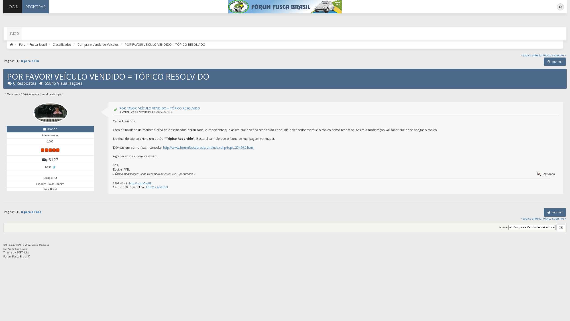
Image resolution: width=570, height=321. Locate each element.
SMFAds (7, 249)
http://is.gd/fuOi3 (157, 187)
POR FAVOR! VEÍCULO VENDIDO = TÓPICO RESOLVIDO (159, 108)
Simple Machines (40, 245)
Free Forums (21, 249)
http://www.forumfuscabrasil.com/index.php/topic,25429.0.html (208, 147)
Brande (52, 129)
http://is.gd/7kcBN (140, 183)
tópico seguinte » (554, 55)
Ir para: (503, 227)
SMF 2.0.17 (9, 245)
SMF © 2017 (23, 245)
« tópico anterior (532, 55)
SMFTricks (22, 252)
